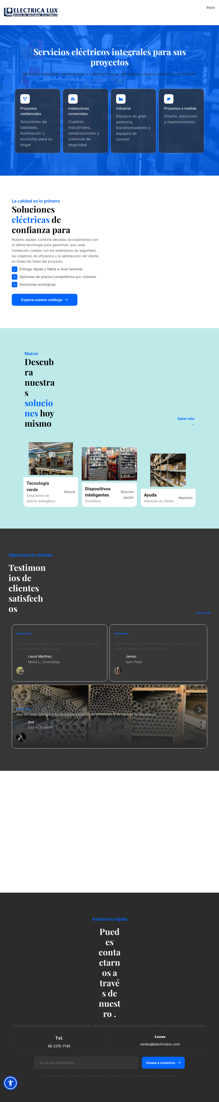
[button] (10, 1083)
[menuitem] (211, 7)
